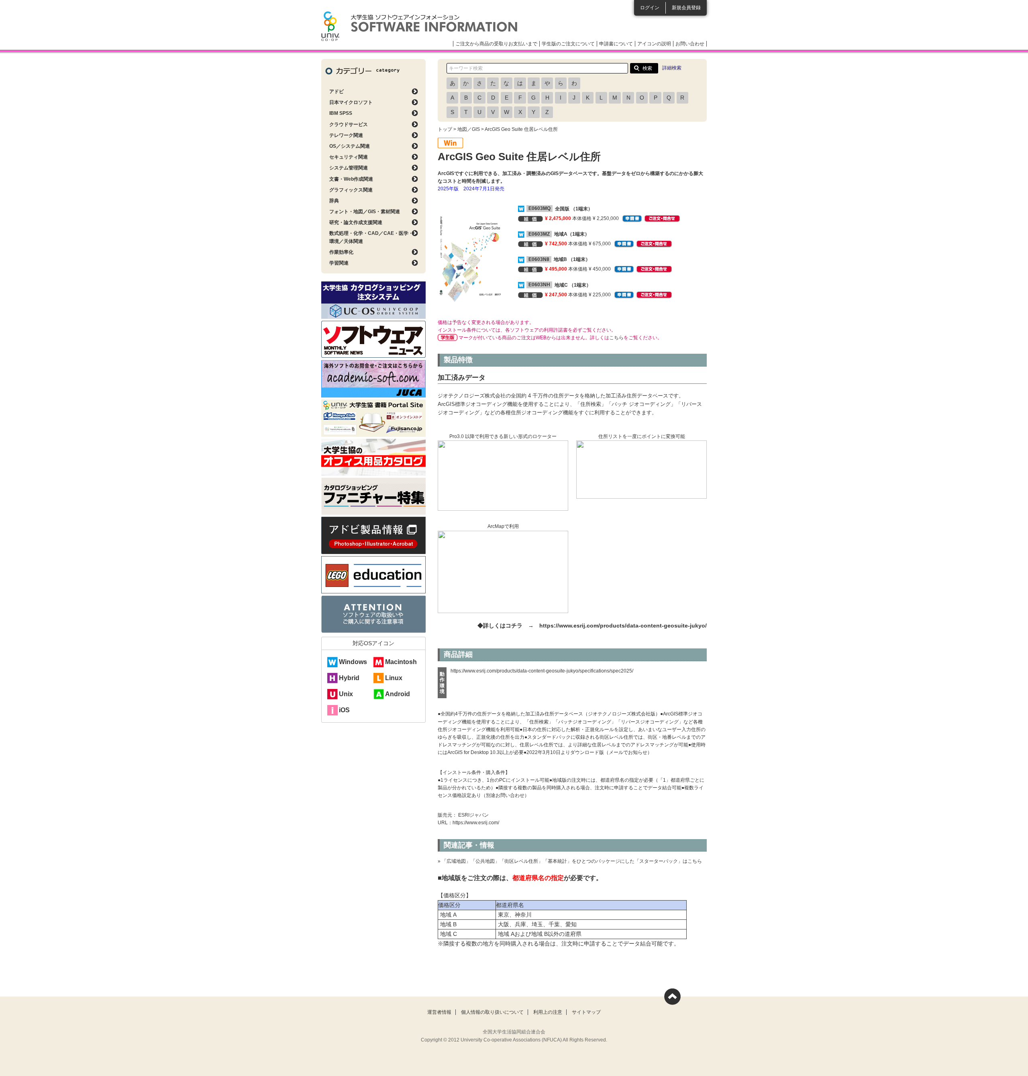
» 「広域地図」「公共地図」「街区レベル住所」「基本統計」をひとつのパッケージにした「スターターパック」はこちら (570, 861)
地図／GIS (468, 129)
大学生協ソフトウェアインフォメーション (419, 26)
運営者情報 (439, 1012)
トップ (445, 129)
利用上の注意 (547, 1012)
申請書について (616, 44)
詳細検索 (671, 68)
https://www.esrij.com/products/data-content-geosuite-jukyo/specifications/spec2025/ (542, 671)
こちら (616, 337)
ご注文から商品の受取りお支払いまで (496, 44)
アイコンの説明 (654, 44)
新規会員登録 (686, 7)
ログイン (649, 7)
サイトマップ (586, 1012)
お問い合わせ (689, 44)
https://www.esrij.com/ (476, 822)
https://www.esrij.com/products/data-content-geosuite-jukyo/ (623, 625)
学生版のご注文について (568, 44)
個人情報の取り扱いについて (492, 1012)
